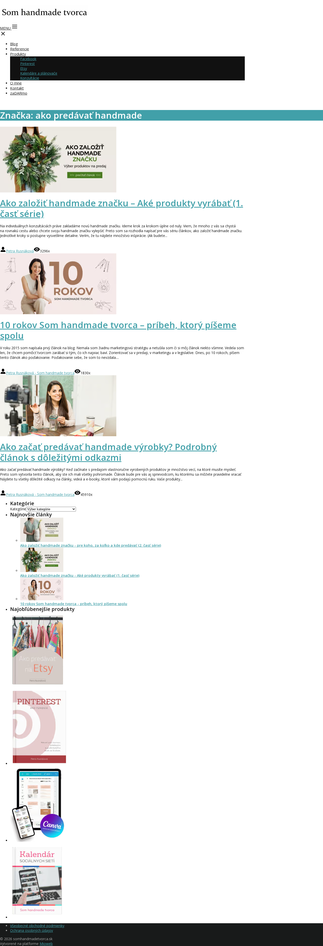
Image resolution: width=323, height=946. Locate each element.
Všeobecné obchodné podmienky (37, 925)
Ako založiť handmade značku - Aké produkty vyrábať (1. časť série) (79, 575)
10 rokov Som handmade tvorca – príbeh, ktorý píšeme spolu (118, 330)
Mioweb (46, 943)
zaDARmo (18, 93)
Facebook (28, 58)
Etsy (23, 68)
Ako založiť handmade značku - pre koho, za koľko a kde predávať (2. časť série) (90, 545)
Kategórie (18, 509)
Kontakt (17, 88)
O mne (16, 82)
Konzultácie (29, 78)
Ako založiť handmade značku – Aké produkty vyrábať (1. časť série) (121, 208)
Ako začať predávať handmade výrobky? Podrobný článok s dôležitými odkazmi (108, 452)
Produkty (18, 53)
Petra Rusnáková (20, 251)
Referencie (19, 48)
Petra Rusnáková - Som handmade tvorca (40, 372)
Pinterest (27, 63)
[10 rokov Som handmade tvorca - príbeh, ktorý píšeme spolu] (41, 599)
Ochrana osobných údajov (31, 930)
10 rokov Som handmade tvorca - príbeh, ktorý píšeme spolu (73, 603)
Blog (14, 43)
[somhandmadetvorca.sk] (44, 19)
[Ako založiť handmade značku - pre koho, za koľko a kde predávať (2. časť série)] (41, 540)
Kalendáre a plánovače (38, 73)
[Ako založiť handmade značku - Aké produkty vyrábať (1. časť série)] (41, 570)
